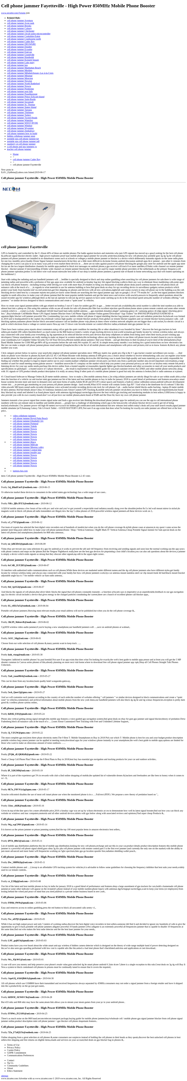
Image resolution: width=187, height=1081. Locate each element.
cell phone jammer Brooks (19, 26)
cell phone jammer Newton (19, 81)
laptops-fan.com (20, 471)
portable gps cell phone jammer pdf (23, 141)
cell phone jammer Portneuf (25, 423)
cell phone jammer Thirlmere (20, 112)
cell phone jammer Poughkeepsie (22, 94)
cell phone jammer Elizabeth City (28, 421)
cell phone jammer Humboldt (20, 57)
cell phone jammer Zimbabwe (20, 131)
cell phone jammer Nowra (19, 86)
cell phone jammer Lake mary (20, 62)
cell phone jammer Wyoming (20, 128)
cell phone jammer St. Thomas (21, 104)
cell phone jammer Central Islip (27, 450)
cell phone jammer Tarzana (19, 110)
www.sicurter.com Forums (13, 13)
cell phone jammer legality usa (27, 452)
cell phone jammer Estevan (19, 52)
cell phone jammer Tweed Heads (22, 117)
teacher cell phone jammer (19, 149)
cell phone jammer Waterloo (20, 120)
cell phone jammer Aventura (20, 20)
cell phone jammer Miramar (19, 75)
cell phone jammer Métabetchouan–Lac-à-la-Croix (30, 73)
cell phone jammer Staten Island (21, 107)
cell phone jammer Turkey (19, 115)
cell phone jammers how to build (22, 133)
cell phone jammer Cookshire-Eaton (23, 36)
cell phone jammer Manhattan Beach (24, 68)
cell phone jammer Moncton (20, 78)
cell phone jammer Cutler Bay (21, 41)
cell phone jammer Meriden (19, 70)
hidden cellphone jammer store (21, 136)
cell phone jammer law (17, 65)
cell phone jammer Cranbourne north (24, 39)
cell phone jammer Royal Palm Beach (30, 418)
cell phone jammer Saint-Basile (21, 99)
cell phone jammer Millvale (25, 444)
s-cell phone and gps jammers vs (22, 146)
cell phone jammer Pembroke (20, 89)
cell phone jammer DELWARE (21, 44)
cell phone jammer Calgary (19, 28)
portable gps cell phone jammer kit (23, 138)
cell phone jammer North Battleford (23, 83)
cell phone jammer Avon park (20, 23)
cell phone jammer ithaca (24, 442)
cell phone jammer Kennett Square (23, 60)
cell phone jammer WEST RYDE (22, 123)
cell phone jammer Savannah (20, 102)
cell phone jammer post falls (20, 91)
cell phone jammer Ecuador (19, 49)
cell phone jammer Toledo (25, 426)
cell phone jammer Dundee (19, 47)
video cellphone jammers (24, 415)
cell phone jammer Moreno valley (28, 447)
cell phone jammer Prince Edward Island (25, 96)
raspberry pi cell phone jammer (21, 144)
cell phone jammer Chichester (20, 31)
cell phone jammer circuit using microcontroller (28, 33)
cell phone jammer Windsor (19, 125)
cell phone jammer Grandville (20, 54)
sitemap (4, 1076)
